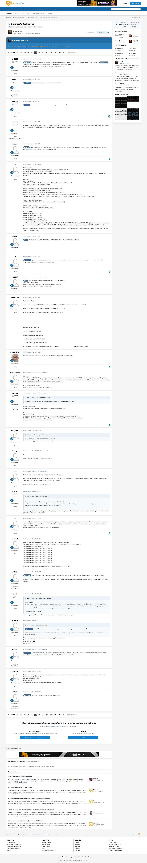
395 (16, 506)
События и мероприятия (115, 850)
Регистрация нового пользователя (34, 737)
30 (16, 251)
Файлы (43, 848)
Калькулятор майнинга (13, 848)
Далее (59, 52)
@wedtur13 (27, 62)
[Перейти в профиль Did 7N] (15, 498)
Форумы (9, 13)
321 (16, 608)
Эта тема (132, 9)
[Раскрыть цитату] (26, 397)
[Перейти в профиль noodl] (15, 600)
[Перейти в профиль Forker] (15, 150)
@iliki (25, 239)
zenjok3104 (15, 297)
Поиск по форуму (46, 846)
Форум (18, 9)
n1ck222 (15, 59)
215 (25, 52)
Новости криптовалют (25, 793)
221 (47, 52)
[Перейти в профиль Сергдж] (15, 457)
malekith (95, 778)
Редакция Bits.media (114, 846)
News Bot (95, 789)
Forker (15, 144)
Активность (49, 9)
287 (16, 94)
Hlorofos (19, 31)
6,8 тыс (16, 586)
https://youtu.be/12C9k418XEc (65, 355)
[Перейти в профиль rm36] (15, 477)
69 (16, 367)
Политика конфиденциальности (71, 857)
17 (16, 445)
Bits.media (10, 9)
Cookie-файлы (86, 857)
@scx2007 (27, 260)
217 (32, 52)
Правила (57, 9)
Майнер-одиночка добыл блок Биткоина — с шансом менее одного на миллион (31, 809)
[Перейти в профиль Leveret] (116, 35)
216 (28, 52)
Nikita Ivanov (15, 373)
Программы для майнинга (32, 33)
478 (16, 158)
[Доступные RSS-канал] (139, 834)
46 (16, 486)
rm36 (15, 471)
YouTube (77, 850)
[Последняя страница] (63, 52)
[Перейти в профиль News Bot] (90, 790)
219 (39, 52)
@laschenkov (104, 62)
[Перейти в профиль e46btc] (15, 578)
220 (43, 52)
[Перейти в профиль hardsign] (15, 399)
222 (51, 52)
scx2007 (15, 236)
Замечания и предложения (49, 850)
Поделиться (91, 32)
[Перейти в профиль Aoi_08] (15, 85)
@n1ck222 (27, 83)
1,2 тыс (16, 408)
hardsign (14, 393)
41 (16, 553)
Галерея (17, 13)
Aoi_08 (15, 79)
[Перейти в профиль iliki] (15, 170)
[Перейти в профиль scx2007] (15, 242)
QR (86, 860)
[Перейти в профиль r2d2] (116, 41)
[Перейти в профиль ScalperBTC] (15, 358)
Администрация (46, 844)
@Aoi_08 (26, 105)
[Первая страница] (8, 52)
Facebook (77, 844)
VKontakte (77, 846)
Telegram (77, 848)
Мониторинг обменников (14, 844)
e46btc (15, 572)
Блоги (25, 9)
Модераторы (25, 13)
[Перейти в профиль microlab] (15, 545)
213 (17, 52)
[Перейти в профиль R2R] (90, 813)
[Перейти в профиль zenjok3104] (15, 303)
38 (16, 179)
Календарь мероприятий (14, 846)
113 (16, 136)
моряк (14, 122)
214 (21, 52)
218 (36, 52)
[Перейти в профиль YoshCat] (130, 41)
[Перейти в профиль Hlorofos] (10, 32)
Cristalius (15, 430)
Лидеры (49, 13)
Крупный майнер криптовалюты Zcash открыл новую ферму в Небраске (29, 798)
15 (16, 465)
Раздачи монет (23, 782)
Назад (13, 52)
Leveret (121, 34)
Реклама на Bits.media (115, 844)
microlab (15, 539)
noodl (15, 594)
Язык (58, 857)
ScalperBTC (14, 352)
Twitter (77, 842)
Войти (125, 3)
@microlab (27, 575)
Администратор (113, 842)
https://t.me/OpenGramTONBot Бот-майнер (20, 776)
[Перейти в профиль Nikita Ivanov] (15, 378)
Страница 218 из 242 (72, 52)
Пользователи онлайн (38, 13)
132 (16, 387)
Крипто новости (11, 842)
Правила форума (46, 842)
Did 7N (14, 492)
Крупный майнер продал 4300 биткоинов (20, 787)
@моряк (26, 147)
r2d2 (120, 40)
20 (16, 312)
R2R (94, 812)
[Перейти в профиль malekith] (90, 779)
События (32, 9)
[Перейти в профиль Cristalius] (15, 436)
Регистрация (135, 3)
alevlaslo (135, 35)
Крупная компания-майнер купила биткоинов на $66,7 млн (25, 821)
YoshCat (135, 40)
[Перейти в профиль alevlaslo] (130, 35)
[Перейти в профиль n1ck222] (15, 65)
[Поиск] (139, 9)
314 (16, 73)
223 (55, 52)
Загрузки (39, 9)
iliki (15, 164)
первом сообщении (40, 46)
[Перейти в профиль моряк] (15, 128)
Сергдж (15, 451)
